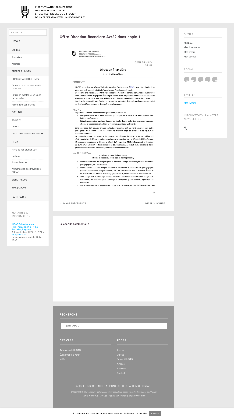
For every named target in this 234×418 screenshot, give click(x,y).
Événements (19, 188)
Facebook (193, 79)
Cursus (16, 50)
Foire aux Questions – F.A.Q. (25, 79)
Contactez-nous (90, 395)
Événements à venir (70, 355)
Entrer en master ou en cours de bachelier (26, 97)
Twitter (186, 79)
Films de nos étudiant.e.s (24, 149)
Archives (121, 368)
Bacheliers (17, 57)
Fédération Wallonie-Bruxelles (123, 395)
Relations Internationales (27, 133)
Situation (16, 119)
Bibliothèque (19, 179)
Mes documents (192, 47)
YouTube (200, 79)
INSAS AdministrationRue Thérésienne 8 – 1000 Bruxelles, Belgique (25, 227)
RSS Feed (214, 79)
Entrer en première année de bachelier (26, 87)
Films (15, 142)
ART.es (103, 395)
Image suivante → (156, 203)
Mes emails (189, 52)
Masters (16, 64)
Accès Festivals (19, 162)
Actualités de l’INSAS (70, 350)
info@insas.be (19, 234)
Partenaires (19, 197)
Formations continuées (23, 104)
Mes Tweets (190, 103)
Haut (113, 405)
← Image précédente (73, 203)
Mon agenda (190, 56)
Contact (17, 112)
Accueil (120, 350)
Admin (142, 395)
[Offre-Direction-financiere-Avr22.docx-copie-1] (114, 195)
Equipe (15, 126)
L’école (16, 41)
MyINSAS (188, 43)
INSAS (53, 12)
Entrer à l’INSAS (21, 71)
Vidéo (62, 359)
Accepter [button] (155, 413)
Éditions (16, 156)
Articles (121, 364)
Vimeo (207, 79)
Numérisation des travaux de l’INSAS (26, 170)
